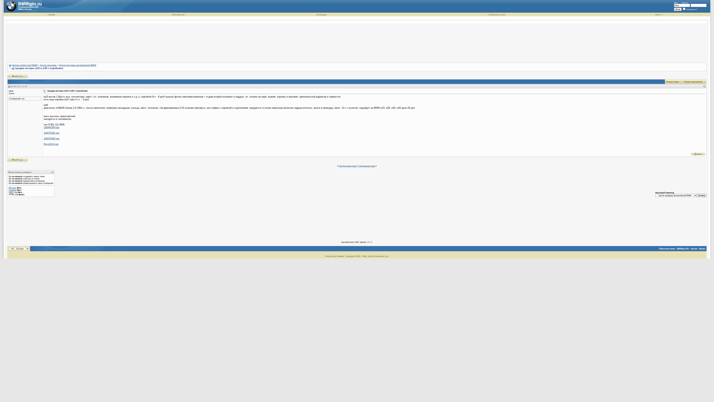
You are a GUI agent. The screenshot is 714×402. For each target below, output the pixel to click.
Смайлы (13, 190)
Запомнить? (691, 9)
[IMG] (11, 192)
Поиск (657, 15)
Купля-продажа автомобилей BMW (77, 65)
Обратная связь (667, 249)
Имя (676, 3)
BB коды (13, 188)
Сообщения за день (497, 15)
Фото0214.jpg (51, 144)
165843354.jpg (51, 127)
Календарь (322, 15)
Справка (51, 15)
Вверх (702, 249)
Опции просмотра (693, 82)
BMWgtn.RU (683, 249)
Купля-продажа (48, 65)
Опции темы (672, 82)
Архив (694, 249)
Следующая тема (366, 166)
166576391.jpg (51, 133)
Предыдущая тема (348, 166)
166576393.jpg (51, 138)
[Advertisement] (357, 40)
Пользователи (178, 15)
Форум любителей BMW (25, 65)
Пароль (684, 3)
